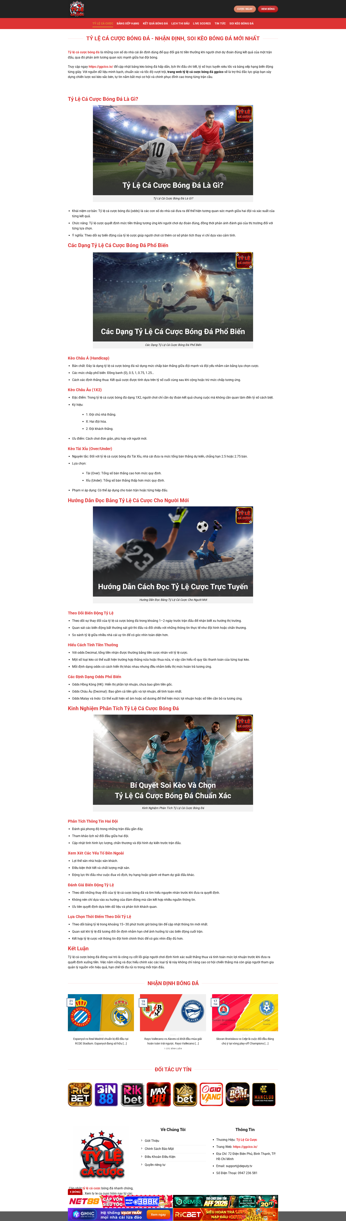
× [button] (237, 546)
